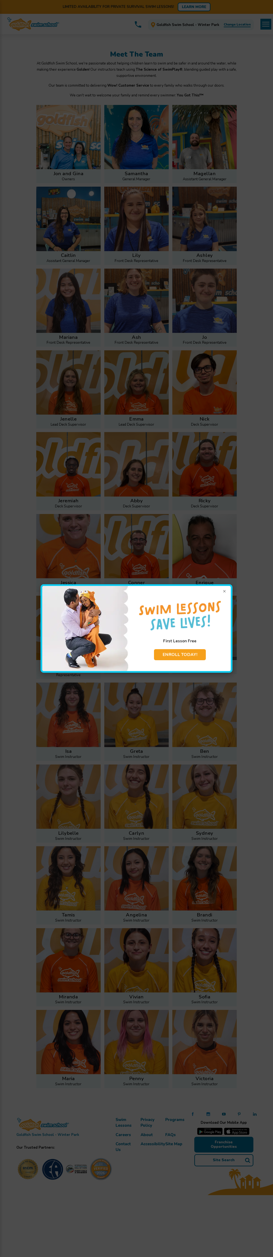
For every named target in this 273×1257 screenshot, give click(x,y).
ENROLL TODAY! (180, 654)
